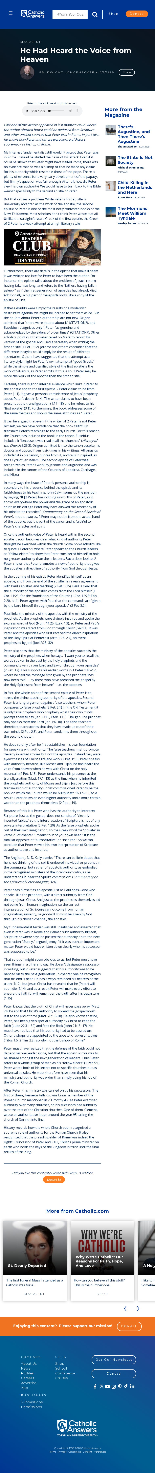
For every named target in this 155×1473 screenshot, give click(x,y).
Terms (52, 1451)
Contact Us (74, 1451)
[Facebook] (95, 1386)
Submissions (32, 1402)
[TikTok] (126, 1386)
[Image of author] (27, 72)
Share (127, 72)
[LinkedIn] (132, 1386)
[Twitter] (101, 1386)
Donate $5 (54, 1179)
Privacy (62, 1451)
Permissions (31, 1407)
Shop (113, 14)
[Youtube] (107, 1386)
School (61, 1368)
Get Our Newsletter (115, 1359)
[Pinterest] (119, 1386)
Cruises (61, 1378)
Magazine (31, 42)
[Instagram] (113, 1386)
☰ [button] (10, 13)
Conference (65, 1373)
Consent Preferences (94, 1451)
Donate (137, 14)
